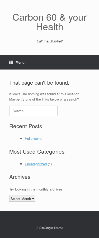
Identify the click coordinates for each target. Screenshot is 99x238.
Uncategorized (36, 163)
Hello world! (34, 138)
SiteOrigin (46, 228)
